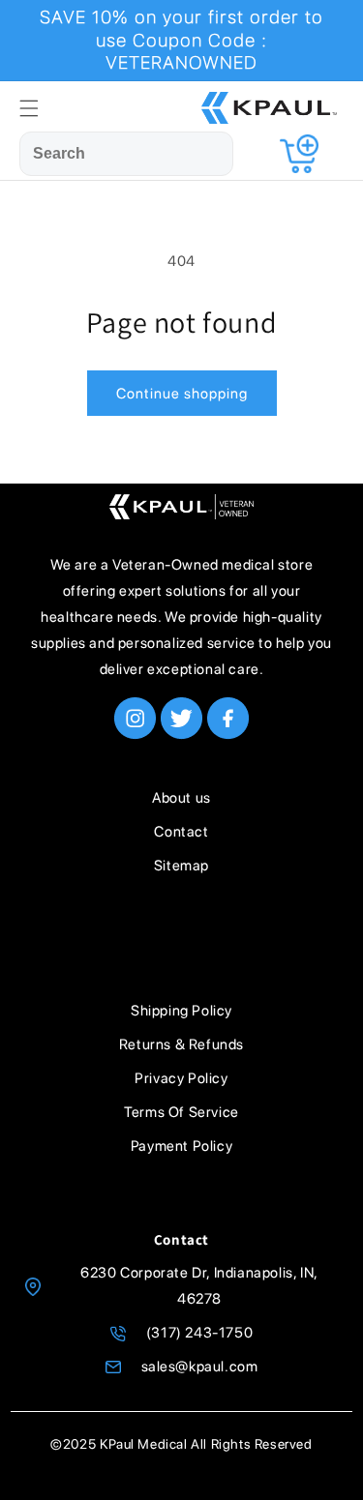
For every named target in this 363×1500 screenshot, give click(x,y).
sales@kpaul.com (199, 1366)
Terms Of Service (181, 1112)
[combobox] (126, 154)
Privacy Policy (181, 1078)
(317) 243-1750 (199, 1332)
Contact (181, 831)
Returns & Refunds (181, 1044)
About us (181, 798)
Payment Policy (181, 1146)
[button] (29, 108)
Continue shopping (182, 393)
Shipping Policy (181, 1010)
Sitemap (181, 865)
